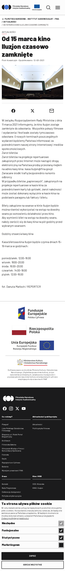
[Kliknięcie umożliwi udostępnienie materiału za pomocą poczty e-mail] (52, 111)
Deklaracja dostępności (11, 492)
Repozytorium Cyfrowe (11, 462)
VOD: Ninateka (38, 484)
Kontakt (5, 484)
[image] (32, 82)
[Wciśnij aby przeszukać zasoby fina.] (48, 8)
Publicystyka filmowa (41, 428)
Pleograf (5, 424)
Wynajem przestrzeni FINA (12, 470)
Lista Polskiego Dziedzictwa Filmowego (13, 429)
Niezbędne (8, 523)
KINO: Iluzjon (37, 488)
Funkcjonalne (10, 530)
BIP (3, 500)
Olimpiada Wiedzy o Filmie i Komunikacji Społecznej (13, 449)
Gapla (4, 459)
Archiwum (6, 441)
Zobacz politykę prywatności (15, 518)
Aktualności (9, 22)
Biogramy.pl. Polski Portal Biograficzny (12, 435)
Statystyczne (11, 537)
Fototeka (5, 455)
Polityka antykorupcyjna (11, 496)
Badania (5, 466)
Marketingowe (11, 544)
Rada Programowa (9, 488)
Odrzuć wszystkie (32, 564)
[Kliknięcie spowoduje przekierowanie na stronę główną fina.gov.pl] (16, 7)
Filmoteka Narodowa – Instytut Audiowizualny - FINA (32, 19)
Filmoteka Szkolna (9, 444)
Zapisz (32, 556)
